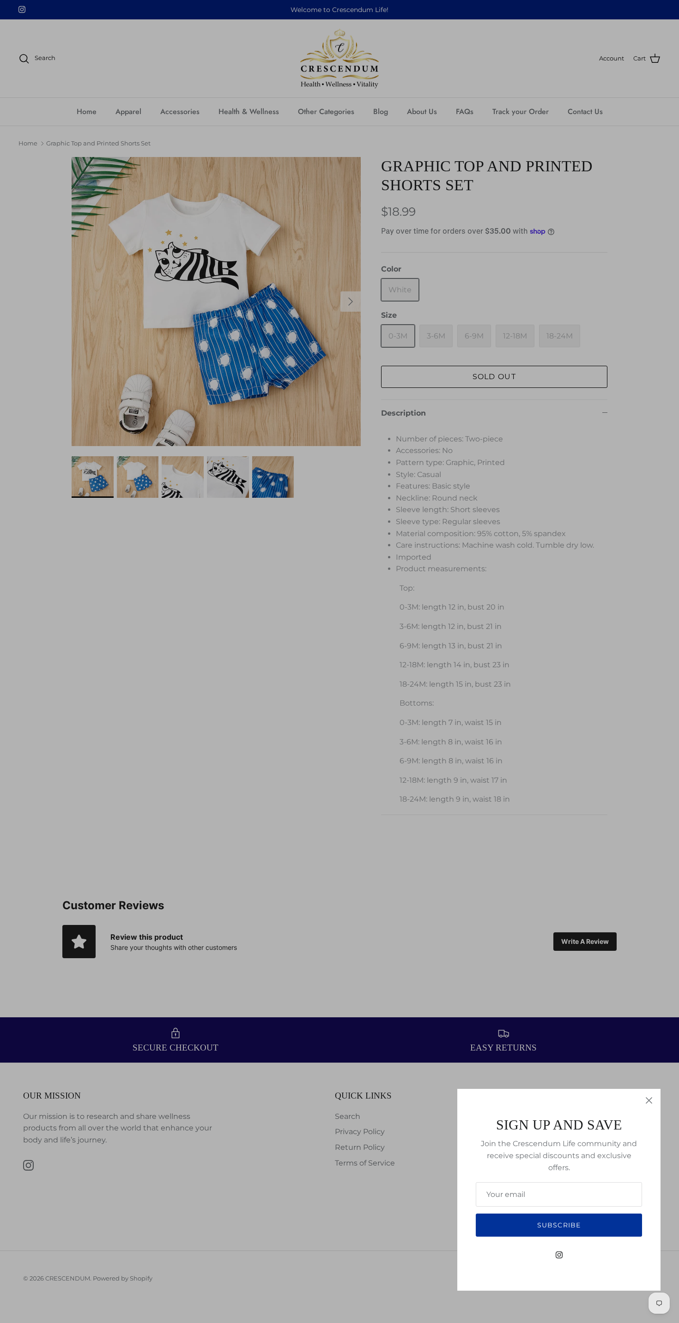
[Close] (649, 1100)
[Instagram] (559, 1254)
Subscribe (559, 1225)
